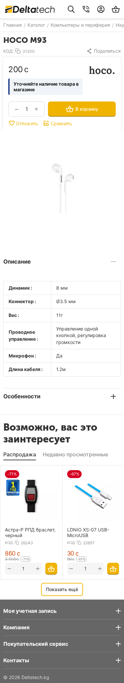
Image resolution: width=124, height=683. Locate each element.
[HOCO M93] (62, 188)
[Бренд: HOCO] (102, 69)
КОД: (8, 51)
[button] (103, 51)
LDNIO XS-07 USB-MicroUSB (88, 532)
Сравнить (61, 123)
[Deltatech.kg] (30, 9)
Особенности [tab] (21, 396)
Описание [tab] (17, 261)
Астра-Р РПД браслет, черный (30, 532)
